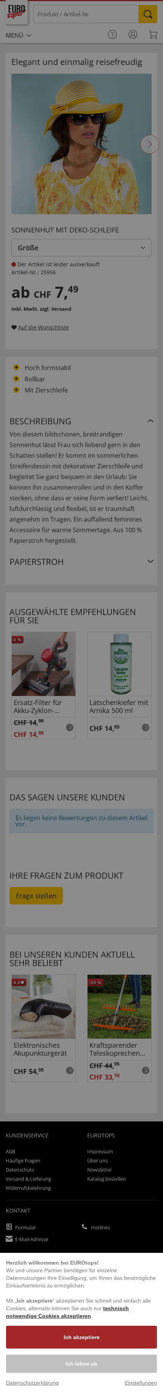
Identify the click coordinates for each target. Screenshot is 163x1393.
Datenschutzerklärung (32, 1383)
